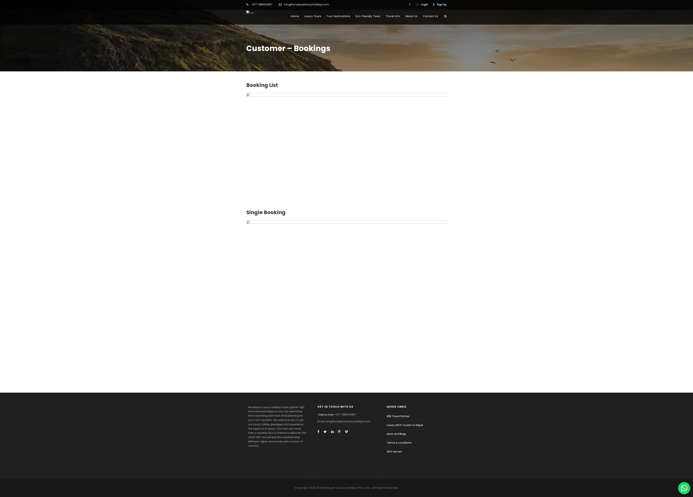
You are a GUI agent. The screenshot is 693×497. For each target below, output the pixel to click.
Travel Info (393, 16)
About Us (411, 16)
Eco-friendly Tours (368, 16)
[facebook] (409, 4)
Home (295, 16)
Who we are (394, 451)
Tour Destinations (338, 16)
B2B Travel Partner (398, 416)
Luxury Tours (312, 16)
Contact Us (430, 16)
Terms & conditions (399, 443)
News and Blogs (396, 434)
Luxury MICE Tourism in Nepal (405, 425)
